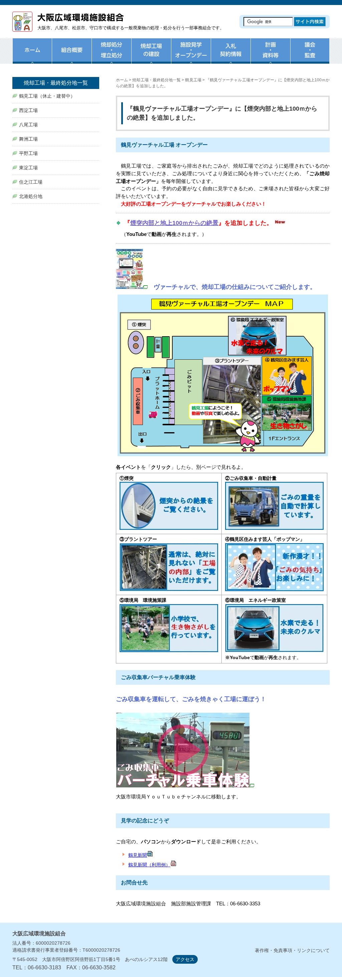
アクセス (185, 959)
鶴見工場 (193, 80)
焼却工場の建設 (151, 55)
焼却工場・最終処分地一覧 (156, 80)
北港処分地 (30, 196)
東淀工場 (28, 167)
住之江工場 (30, 182)
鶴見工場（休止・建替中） (47, 96)
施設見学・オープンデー (191, 55)
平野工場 (28, 153)
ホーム (32, 55)
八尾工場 (28, 124)
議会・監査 (310, 55)
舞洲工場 (28, 139)
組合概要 (72, 55)
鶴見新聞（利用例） (149, 864)
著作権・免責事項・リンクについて (292, 950)
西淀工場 (28, 110)
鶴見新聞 (137, 855)
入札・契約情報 (230, 55)
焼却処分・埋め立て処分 (111, 55)
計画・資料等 (270, 55)
